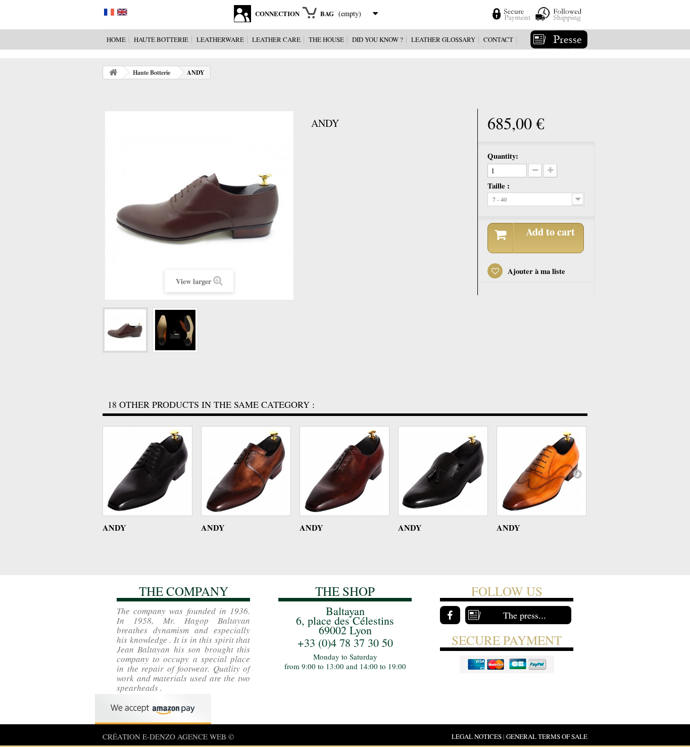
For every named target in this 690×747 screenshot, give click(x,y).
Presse (558, 39)
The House (326, 39)
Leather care (276, 39)
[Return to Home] (113, 72)
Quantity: (502, 155)
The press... (524, 615)
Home (116, 39)
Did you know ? (377, 39)
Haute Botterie (161, 39)
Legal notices (477, 736)
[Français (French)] (109, 11)
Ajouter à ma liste (535, 270)
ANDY (114, 527)
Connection (277, 13)
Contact (498, 39)
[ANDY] (125, 330)
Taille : (499, 185)
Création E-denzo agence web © (168, 736)
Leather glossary (443, 39)
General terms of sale (546, 736)
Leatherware (220, 39)
